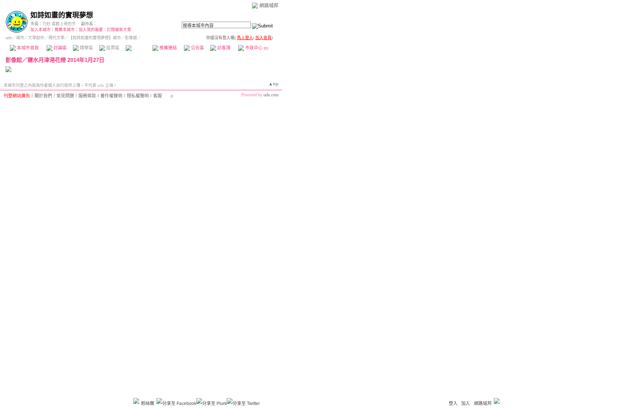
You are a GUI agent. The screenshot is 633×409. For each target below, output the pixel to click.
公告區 (197, 48)
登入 (453, 403)
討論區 (59, 48)
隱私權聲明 (138, 95)
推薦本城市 (65, 29)
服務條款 (87, 95)
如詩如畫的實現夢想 (61, 15)
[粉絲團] (136, 401)
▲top (273, 83)
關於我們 (43, 95)
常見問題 (65, 95)
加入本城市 (40, 29)
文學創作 (36, 38)
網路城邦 (268, 5)
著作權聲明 (111, 95)
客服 (157, 95)
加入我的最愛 (91, 29)
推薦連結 (167, 48)
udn (8, 38)
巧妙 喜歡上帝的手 (59, 24)
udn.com (270, 94)
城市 (20, 38)
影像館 (139, 48)
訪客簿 (223, 48)
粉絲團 (147, 403)
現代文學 (56, 38)
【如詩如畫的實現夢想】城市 (95, 38)
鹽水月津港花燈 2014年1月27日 (65, 60)
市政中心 (256, 48)
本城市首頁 (27, 48)
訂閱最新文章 (119, 29)
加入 (465, 403)
